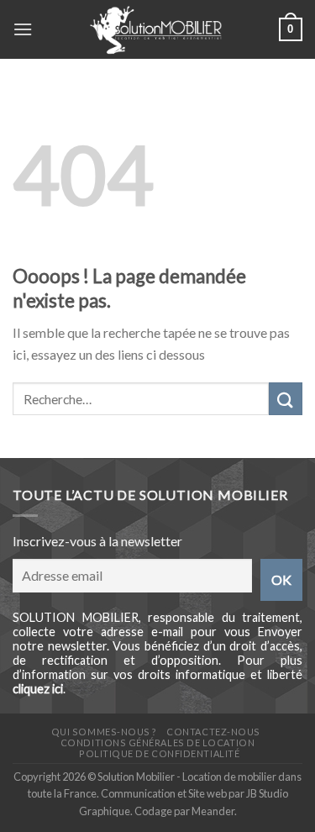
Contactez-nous (213, 731)
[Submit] (285, 398)
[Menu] (23, 29)
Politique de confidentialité (159, 753)
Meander (213, 811)
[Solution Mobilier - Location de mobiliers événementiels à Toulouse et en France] (155, 29)
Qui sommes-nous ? (104, 731)
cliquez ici (38, 689)
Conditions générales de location (157, 742)
